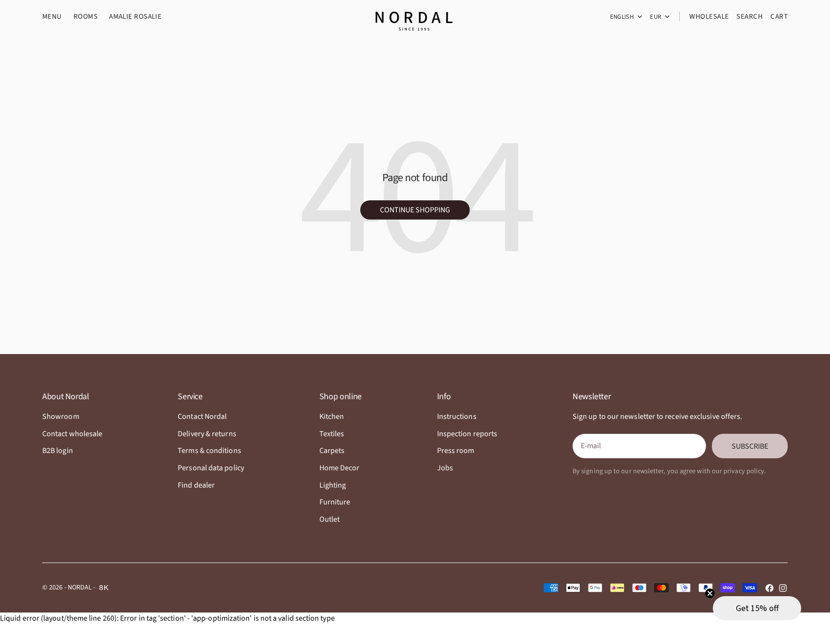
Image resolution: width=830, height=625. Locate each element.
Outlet (329, 519)
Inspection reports (467, 434)
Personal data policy (211, 468)
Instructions (456, 416)
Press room (456, 450)
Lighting (332, 485)
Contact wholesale (72, 434)
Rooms (85, 17)
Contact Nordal (202, 416)
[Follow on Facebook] (769, 588)
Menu (52, 17)
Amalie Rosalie (135, 17)
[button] (757, 608)
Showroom (60, 416)
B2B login (57, 450)
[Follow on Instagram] (783, 588)
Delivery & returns (207, 434)
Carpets (332, 450)
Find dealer (196, 485)
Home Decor (339, 468)
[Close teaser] (710, 593)
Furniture (335, 502)
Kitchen (331, 416)
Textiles (331, 434)
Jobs (445, 468)
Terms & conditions (209, 450)
